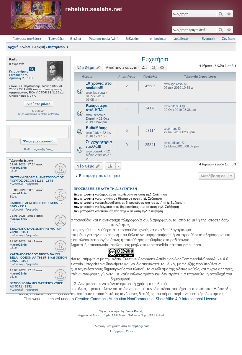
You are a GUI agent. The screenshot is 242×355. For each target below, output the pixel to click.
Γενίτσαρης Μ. (18, 74)
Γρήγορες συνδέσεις (27, 38)
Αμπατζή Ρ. (16, 78)
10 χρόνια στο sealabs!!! (99, 85)
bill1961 (176, 106)
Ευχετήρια (155, 59)
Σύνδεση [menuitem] (228, 38)
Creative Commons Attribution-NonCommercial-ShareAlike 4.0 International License (146, 299)
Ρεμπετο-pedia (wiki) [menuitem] (103, 38)
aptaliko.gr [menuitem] (181, 38)
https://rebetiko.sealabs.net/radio (38, 114)
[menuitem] (116, 331)
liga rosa (99, 92)
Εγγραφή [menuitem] (208, 38)
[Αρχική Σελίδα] (36, 15)
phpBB (111, 315)
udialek (98, 151)
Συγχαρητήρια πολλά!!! (99, 144)
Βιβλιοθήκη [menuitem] (133, 38)
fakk (96, 132)
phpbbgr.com (140, 326)
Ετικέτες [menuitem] (75, 38)
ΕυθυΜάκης (96, 128)
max (174, 128)
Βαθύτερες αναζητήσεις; (38, 149)
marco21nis (18, 167)
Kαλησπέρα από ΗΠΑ (96, 107)
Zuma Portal (133, 311)
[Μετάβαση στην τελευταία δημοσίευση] (185, 84)
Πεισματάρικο (18, 71)
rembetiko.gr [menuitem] (158, 38)
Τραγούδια (55, 38)
